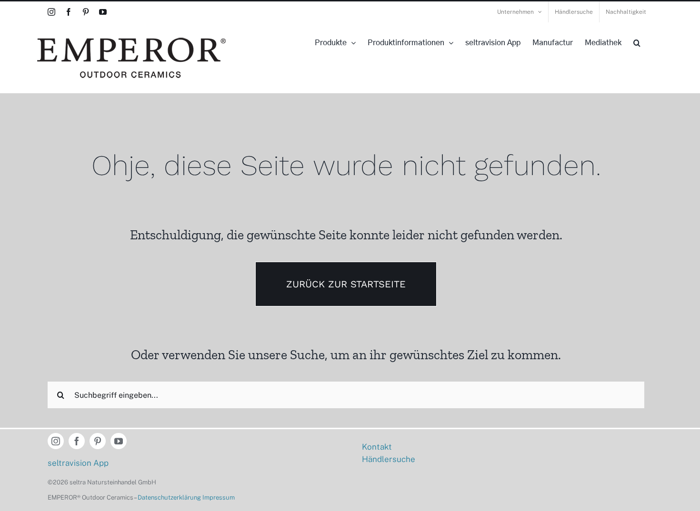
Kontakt (377, 447)
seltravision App (78, 463)
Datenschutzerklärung (169, 497)
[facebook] (77, 441)
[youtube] (118, 441)
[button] (636, 43)
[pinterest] (98, 441)
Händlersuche (388, 459)
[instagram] (56, 441)
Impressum (218, 497)
